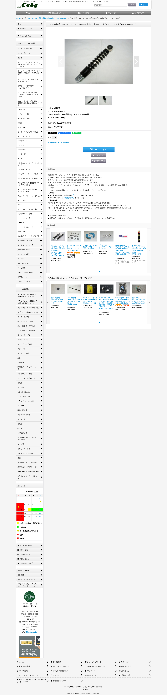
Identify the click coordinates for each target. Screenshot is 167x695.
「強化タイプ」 (69, 198)
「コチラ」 (76, 195)
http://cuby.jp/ (31, 632)
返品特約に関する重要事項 (59, 142)
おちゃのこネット (80, 693)
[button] (137, 13)
